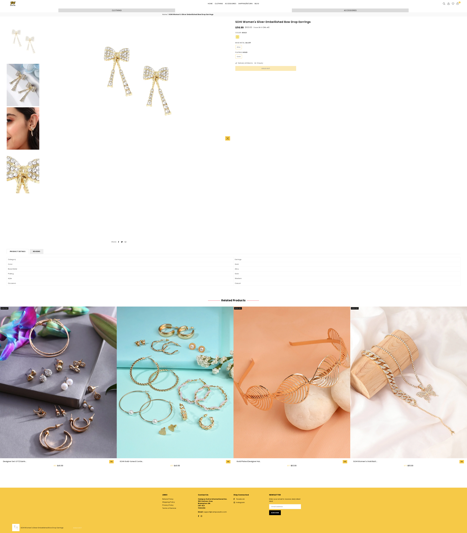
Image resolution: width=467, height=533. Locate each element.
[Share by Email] (125, 242)
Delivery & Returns (245, 63)
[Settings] (448, 3)
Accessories (230, 3)
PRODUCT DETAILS (17, 251)
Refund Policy (167, 499)
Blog (257, 3)
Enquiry (260, 63)
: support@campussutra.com (215, 512)
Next (229, 81)
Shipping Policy (168, 502)
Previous (42, 81)
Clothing (219, 3)
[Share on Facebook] (119, 242)
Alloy (238, 47)
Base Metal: (243, 43)
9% (111, 462)
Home (210, 3)
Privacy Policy (168, 505)
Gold (239, 57)
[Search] (444, 3)
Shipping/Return (245, 3)
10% (345, 462)
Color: (241, 33)
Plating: (241, 52)
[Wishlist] (453, 3)
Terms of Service (169, 508)
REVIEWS (36, 251)
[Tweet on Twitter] (122, 242)
